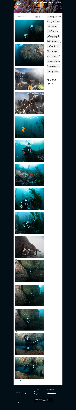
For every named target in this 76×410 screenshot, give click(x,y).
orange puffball (52, 52)
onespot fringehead (51, 51)
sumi (59, 65)
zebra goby (59, 72)
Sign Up (55, 393)
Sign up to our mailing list (50, 392)
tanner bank (48, 67)
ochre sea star (54, 50)
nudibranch (48, 50)
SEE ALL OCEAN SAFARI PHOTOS (18, 380)
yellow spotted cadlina (53, 71)
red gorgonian (58, 56)
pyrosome (51, 56)
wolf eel (55, 70)
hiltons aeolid (57, 41)
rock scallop (54, 57)
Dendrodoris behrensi (49, 31)
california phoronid (56, 25)
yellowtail (55, 72)
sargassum (58, 60)
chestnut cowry (58, 27)
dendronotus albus (52, 31)
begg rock (50, 20)
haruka (53, 40)
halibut (49, 40)
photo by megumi (48, 55)
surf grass (47, 66)
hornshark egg (59, 42)
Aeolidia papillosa (59, 16)
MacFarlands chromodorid (49, 47)
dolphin (59, 32)
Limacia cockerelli (48, 46)
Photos (16, 12)
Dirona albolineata (54, 32)
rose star (58, 57)
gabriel (51, 37)
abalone (47, 16)
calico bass (48, 25)
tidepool (56, 67)
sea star (59, 62)
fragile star (48, 36)
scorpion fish (50, 61)
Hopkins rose (52, 42)
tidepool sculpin (58, 67)
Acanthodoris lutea (50, 16)
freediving (50, 36)
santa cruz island (48, 60)
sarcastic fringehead (55, 60)
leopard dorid (53, 45)
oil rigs (57, 50)
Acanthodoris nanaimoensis (54, 16)
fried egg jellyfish (55, 36)
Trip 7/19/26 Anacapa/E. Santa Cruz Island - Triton (51, 79)
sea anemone (48, 62)
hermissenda (58, 40)
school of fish (48, 61)
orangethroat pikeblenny (57, 52)
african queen (48, 17)
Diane (52, 32)
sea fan (53, 62)
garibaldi (53, 37)
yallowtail (57, 70)
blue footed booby (54, 22)
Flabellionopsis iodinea (56, 35)
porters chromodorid (52, 55)
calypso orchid (52, 27)
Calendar (55, 2)
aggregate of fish (51, 17)
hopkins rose (54, 42)
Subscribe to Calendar (51, 395)
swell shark (52, 66)
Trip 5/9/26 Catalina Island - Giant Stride (51, 83)
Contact (59, 2)
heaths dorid (56, 40)
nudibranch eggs (50, 50)
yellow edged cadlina (48, 71)
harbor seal (51, 40)
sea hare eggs (55, 62)
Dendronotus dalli (56, 31)
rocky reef (56, 57)
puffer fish (55, 55)
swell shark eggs (54, 66)
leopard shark (55, 45)
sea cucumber (50, 62)
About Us (34, 2)
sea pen (57, 62)
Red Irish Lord (48, 57)
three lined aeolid (53, 67)
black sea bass (53, 21)
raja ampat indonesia (54, 56)
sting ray (50, 65)
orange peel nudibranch (49, 52)
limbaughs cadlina (51, 46)
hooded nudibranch (48, 42)
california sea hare (48, 26)
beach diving (48, 20)
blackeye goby (58, 21)
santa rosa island (51, 60)
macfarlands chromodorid (54, 47)
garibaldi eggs (55, 37)
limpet (54, 46)
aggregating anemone (55, 17)
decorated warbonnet (55, 30)
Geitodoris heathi (58, 37)
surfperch (50, 66)
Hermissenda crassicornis (49, 41)
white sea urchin (52, 70)
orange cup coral (55, 51)
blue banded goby (50, 22)
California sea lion (52, 26)
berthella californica (53, 20)
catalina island (55, 27)
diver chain (58, 32)
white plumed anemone (49, 70)
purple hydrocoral (48, 56)
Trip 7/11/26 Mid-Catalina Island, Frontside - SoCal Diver (52, 80)
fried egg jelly (52, 36)
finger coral (53, 35)
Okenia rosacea (48, 51)
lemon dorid (50, 45)
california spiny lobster (49, 27)
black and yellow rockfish (49, 21)
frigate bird (58, 36)
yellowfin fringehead (52, 72)
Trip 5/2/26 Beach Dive (49, 84)
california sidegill (55, 26)
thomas (51, 67)
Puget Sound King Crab (59, 55)
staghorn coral (48, 65)
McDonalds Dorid (58, 47)
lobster (57, 46)
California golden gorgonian (51, 25)
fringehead (48, 37)
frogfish (49, 37)
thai (49, 67)
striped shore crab (57, 65)
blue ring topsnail (58, 22)
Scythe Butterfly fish (54, 61)
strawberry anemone (53, 65)
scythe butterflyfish (58, 61)
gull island (47, 40)
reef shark (50, 57)
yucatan (57, 72)
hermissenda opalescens (54, 41)
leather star (48, 45)
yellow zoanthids (48, 72)
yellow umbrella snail (57, 71)
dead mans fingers (51, 30)
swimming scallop (58, 66)
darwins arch (48, 30)
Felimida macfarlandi (48, 35)
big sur (56, 20)
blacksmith (48, 22)
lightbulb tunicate (59, 45)
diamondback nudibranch (49, 32)
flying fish (59, 35)
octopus (56, 50)
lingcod (55, 46)
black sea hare (56, 21)
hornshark (57, 42)
